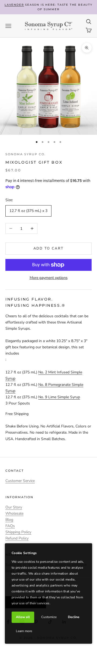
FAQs (10, 525)
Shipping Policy (18, 532)
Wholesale (14, 513)
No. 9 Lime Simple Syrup (59, 397)
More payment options (49, 277)
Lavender (14, 4)
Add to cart (48, 248)
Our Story (13, 507)
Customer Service (20, 480)
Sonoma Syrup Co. (25, 154)
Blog (9, 519)
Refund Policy (17, 538)
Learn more (24, 631)
